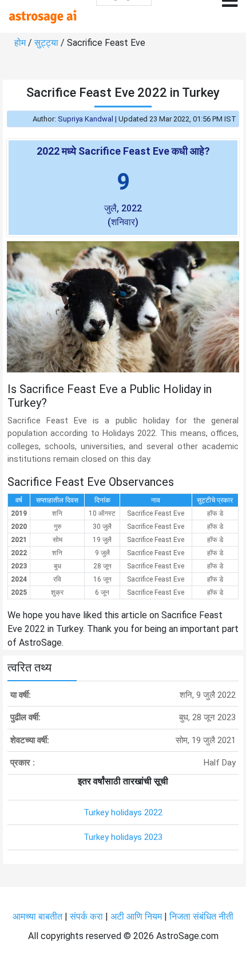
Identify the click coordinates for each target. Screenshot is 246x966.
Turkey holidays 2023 (123, 837)
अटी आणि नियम (136, 916)
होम (21, 42)
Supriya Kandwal (85, 119)
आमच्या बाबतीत (39, 916)
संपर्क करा (87, 916)
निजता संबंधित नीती (201, 916)
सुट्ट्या (47, 42)
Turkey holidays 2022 (123, 812)
